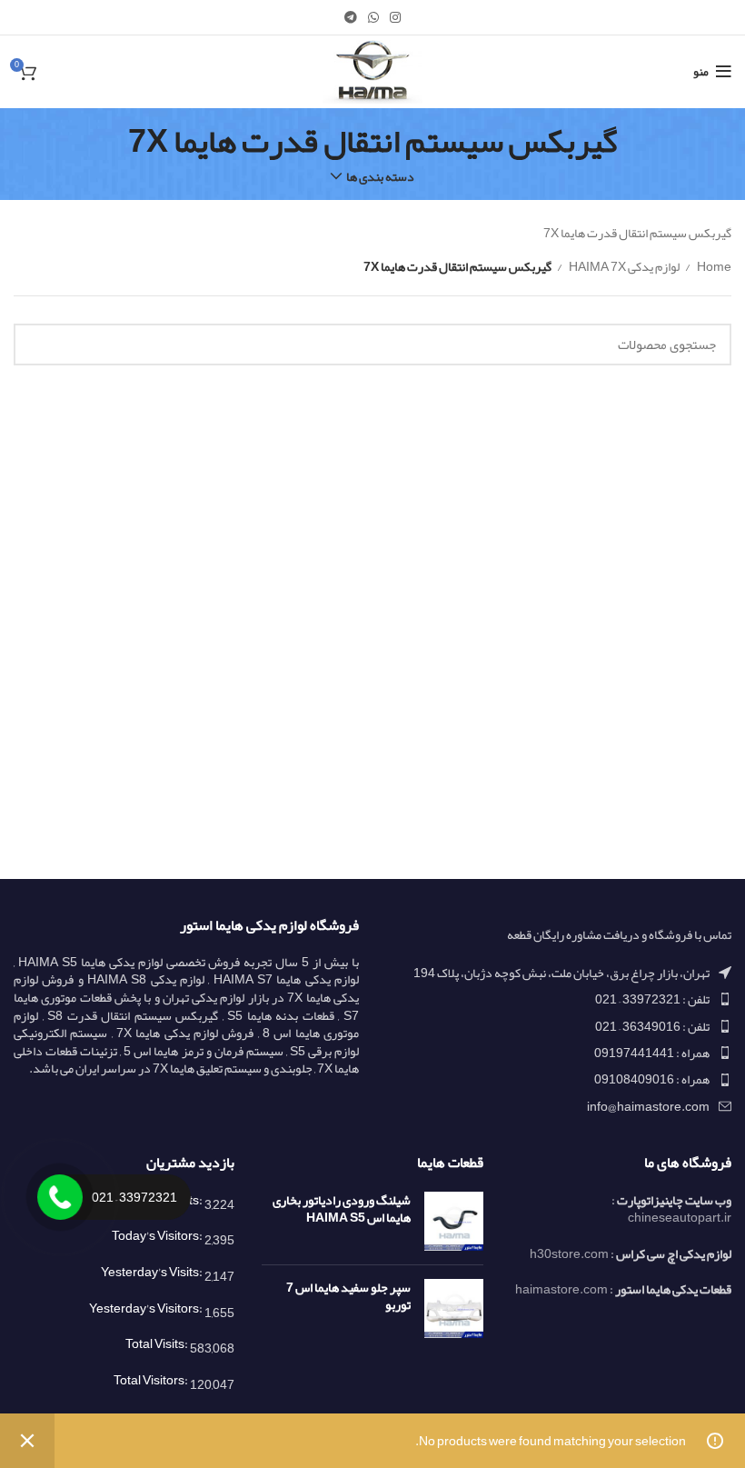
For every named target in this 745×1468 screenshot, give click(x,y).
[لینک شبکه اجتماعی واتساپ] (373, 17)
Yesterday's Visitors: (146, 1308)
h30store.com (569, 1253)
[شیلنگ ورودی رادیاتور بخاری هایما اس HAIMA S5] (453, 1221)
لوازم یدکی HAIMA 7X (623, 266)
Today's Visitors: (158, 1235)
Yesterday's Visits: (152, 1271)
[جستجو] (38, 344)
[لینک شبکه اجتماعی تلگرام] (351, 17)
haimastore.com (561, 1289)
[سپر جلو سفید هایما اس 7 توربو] (453, 1308)
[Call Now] (60, 1197)
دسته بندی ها (380, 176)
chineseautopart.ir (679, 1217)
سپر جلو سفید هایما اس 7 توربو (348, 1296)
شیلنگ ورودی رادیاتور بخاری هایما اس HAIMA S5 (341, 1209)
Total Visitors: (152, 1380)
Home (713, 266)
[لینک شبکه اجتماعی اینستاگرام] (395, 17)
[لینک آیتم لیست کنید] (558, 999)
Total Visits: (157, 1343)
